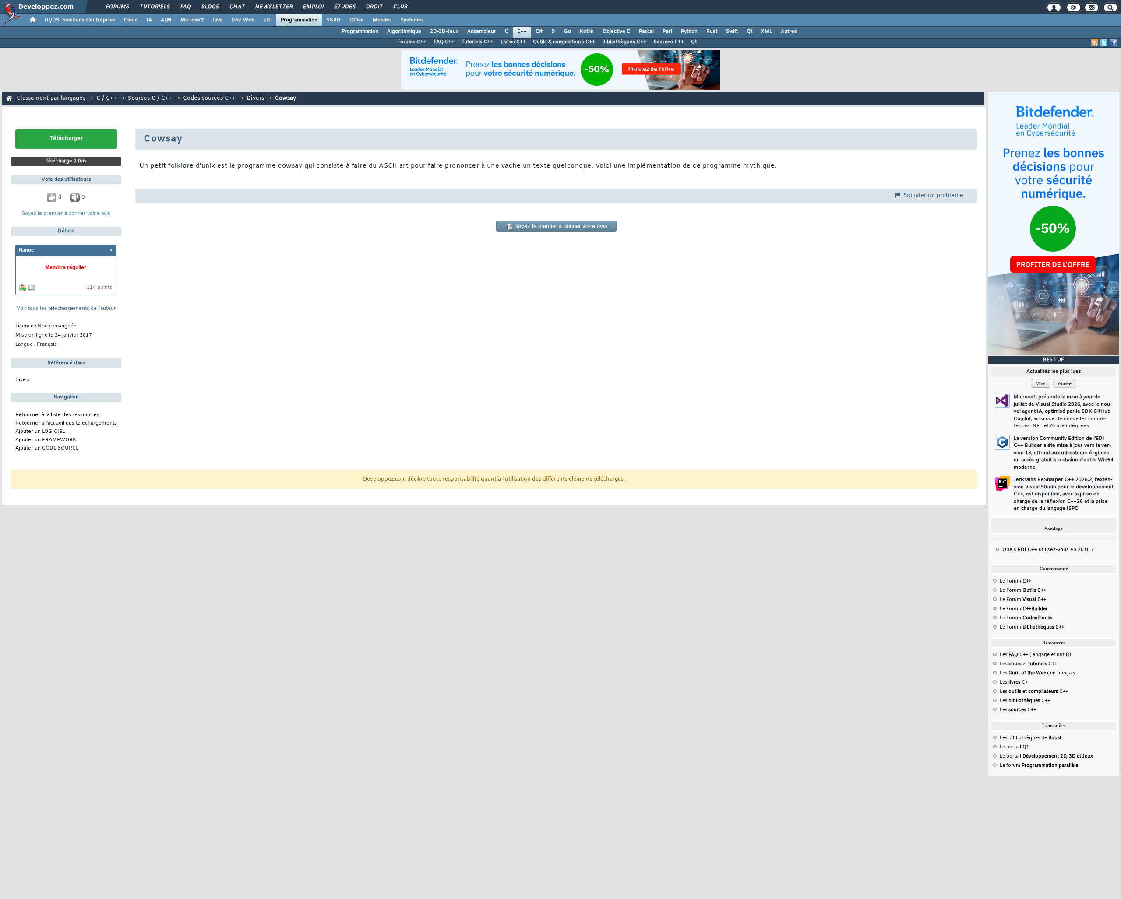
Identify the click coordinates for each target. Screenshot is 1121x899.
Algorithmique (404, 31)
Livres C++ (513, 42)
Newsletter (273, 7)
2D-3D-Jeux (444, 31)
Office (356, 20)
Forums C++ (412, 42)
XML (766, 31)
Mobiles (382, 20)
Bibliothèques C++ (624, 42)
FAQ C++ (444, 42)
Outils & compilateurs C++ (564, 42)
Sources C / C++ (150, 98)
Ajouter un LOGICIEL (40, 431)
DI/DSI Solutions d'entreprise (80, 20)
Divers (255, 98)
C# (539, 31)
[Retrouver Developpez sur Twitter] (1103, 42)
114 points (99, 287)
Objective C (616, 31)
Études (344, 7)
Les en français (1037, 673)
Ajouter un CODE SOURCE (47, 448)
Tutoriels (154, 7)
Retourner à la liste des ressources (57, 415)
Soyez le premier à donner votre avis (66, 214)
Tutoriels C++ (478, 42)
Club (400, 7)
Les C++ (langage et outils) (1035, 655)
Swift (732, 31)
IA (149, 20)
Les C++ (1015, 682)
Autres (789, 31)
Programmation (299, 20)
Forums (117, 7)
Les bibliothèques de (1030, 738)
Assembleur (481, 31)
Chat (236, 7)
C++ (522, 31)
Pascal (646, 31)
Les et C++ (1028, 664)
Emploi (313, 7)
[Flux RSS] (1094, 42)
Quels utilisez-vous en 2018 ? (1048, 550)
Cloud (131, 20)
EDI (267, 20)
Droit (374, 7)
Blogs (209, 7)
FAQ (185, 7)
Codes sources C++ (209, 98)
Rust (711, 31)
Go (567, 31)
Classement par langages (51, 98)
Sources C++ (668, 42)
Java (217, 20)
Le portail (1014, 747)
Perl (667, 31)
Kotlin (587, 31)
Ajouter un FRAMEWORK (45, 440)
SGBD (333, 20)
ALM (166, 20)
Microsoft (192, 20)
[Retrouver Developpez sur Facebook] (1113, 42)
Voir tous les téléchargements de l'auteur (66, 309)
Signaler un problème (932, 195)
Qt (749, 31)
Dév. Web (242, 20)
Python (689, 31)
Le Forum (1015, 581)
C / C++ (106, 98)
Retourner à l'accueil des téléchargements (66, 423)
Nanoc (26, 250)
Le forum (1039, 765)
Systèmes (412, 20)
